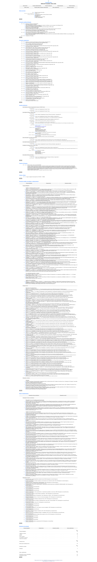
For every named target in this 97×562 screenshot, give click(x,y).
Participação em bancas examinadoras (34, 395)
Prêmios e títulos (26, 7)
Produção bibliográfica (29, 183)
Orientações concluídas (68, 183)
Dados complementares (56, 7)
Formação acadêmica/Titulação (37, 5)
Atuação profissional (60, 5)
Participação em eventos (63, 395)
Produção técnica (48, 183)
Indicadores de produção (70, 7)
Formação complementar (48, 5)
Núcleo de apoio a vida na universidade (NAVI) (40, 126)
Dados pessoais (25, 5)
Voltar (21, 37)
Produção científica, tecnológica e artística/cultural (41, 7)
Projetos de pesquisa (72, 5)
